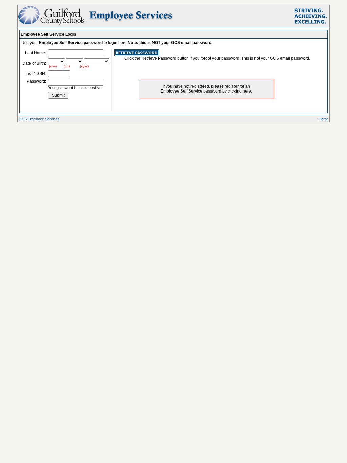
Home (323, 119)
